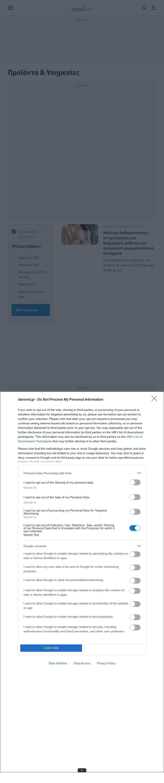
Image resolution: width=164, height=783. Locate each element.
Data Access (82, 663)
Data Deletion (58, 663)
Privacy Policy (106, 663)
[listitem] (82, 473)
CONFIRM (51, 648)
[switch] (135, 482)
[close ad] (82, 770)
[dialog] (82, 587)
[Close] (156, 400)
